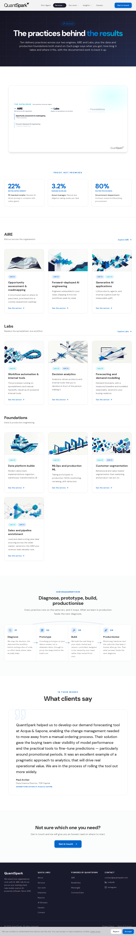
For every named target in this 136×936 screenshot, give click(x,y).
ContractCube (77, 892)
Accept (128, 931)
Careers (99, 5)
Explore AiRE (123, 239)
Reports (41, 897)
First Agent (46, 5)
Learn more (95, 931)
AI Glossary (43, 902)
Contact (41, 912)
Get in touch (123, 5)
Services (58, 5)
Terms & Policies (124, 926)
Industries (42, 892)
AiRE (73, 877)
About (40, 877)
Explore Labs (123, 331)
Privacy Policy (108, 926)
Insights (86, 5)
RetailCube (76, 882)
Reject (116, 931)
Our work (73, 5)
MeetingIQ (75, 887)
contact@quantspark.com (116, 877)
